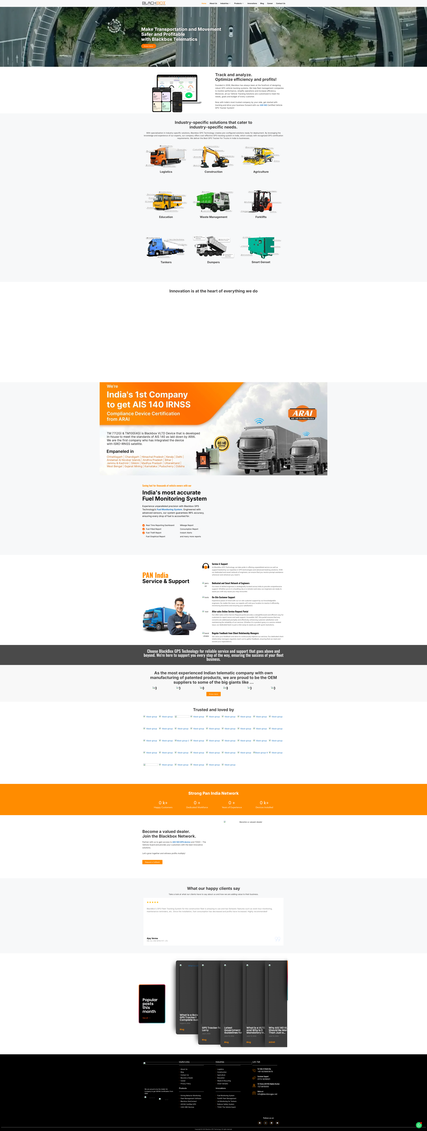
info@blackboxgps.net (267, 1094)
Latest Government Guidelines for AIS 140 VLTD (235, 1031)
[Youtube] (277, 1123)
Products (238, 3)
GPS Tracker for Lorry (212, 1029)
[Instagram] (265, 1123)
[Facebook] (260, 1123)
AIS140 (272, 1042)
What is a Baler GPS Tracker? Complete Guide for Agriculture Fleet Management (190, 1021)
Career (270, 3)
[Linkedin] (271, 1123)
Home (204, 3)
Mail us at (260, 1091)
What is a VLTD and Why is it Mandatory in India (256, 1031)
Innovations (252, 3)
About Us (213, 3)
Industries (224, 3)
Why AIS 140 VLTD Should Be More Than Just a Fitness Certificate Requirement (280, 1032)
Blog (262, 3)
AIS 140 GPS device (181, 842)
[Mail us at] (254, 1093)
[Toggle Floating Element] (419, 1125)
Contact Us (280, 3)
